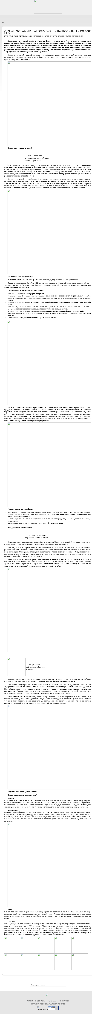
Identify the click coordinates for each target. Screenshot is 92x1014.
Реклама (52, 1001)
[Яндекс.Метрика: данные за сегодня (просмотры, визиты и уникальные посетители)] (42, 1008)
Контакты (64, 1001)
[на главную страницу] (48, 7)
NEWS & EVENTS (18, 36)
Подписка (40, 1001)
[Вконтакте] (48, 997)
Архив (30, 1001)
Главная (7, 36)
